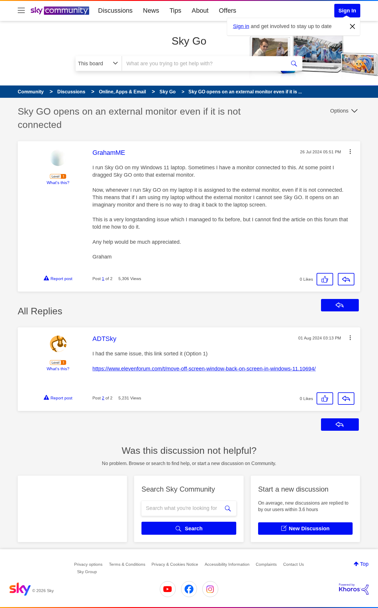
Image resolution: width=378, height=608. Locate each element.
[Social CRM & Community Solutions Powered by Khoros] (354, 589)
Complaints (266, 564)
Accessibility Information (227, 564)
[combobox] (203, 63)
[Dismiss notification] (352, 26)
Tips (175, 10)
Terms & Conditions (127, 564)
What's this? (58, 182)
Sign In (347, 11)
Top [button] (364, 564)
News (151, 10)
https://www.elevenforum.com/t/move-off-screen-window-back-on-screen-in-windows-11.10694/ (204, 369)
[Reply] (346, 279)
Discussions (115, 10)
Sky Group (87, 571)
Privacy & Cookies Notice (174, 564)
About (200, 10)
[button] (350, 151)
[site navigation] (21, 11)
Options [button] (339, 111)
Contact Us (293, 564)
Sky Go (189, 41)
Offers (227, 10)
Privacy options (88, 564)
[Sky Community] (60, 10)
